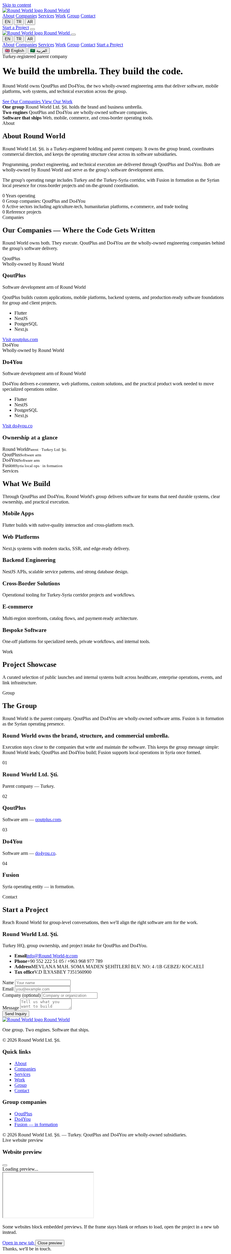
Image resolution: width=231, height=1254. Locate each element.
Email (8, 988)
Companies (26, 15)
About (8, 15)
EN (7, 22)
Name (8, 982)
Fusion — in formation (36, 1124)
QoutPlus (23, 1113)
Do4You (22, 1119)
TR (18, 22)
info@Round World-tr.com (52, 955)
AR (30, 22)
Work (60, 15)
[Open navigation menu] (32, 29)
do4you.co (45, 853)
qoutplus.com (48, 819)
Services (46, 15)
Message (10, 1007)
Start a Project (15, 27)
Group (73, 15)
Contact (88, 15)
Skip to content (16, 5)
